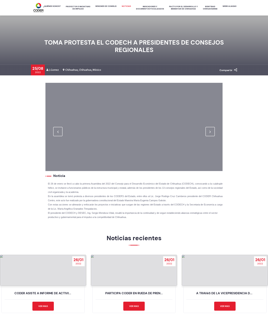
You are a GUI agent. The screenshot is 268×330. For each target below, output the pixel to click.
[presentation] (58, 131)
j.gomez (54, 69)
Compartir (225, 70)
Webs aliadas (229, 6)
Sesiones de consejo (106, 6)
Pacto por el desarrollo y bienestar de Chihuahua (183, 7)
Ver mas (43, 306)
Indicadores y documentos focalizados (150, 7)
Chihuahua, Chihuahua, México (83, 69)
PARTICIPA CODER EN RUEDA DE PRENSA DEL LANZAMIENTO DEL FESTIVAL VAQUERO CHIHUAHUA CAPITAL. (134, 293)
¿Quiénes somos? (52, 6)
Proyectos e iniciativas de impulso (78, 7)
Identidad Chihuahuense (210, 7)
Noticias (126, 6)
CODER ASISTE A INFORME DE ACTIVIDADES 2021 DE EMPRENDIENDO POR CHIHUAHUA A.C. (43, 293)
